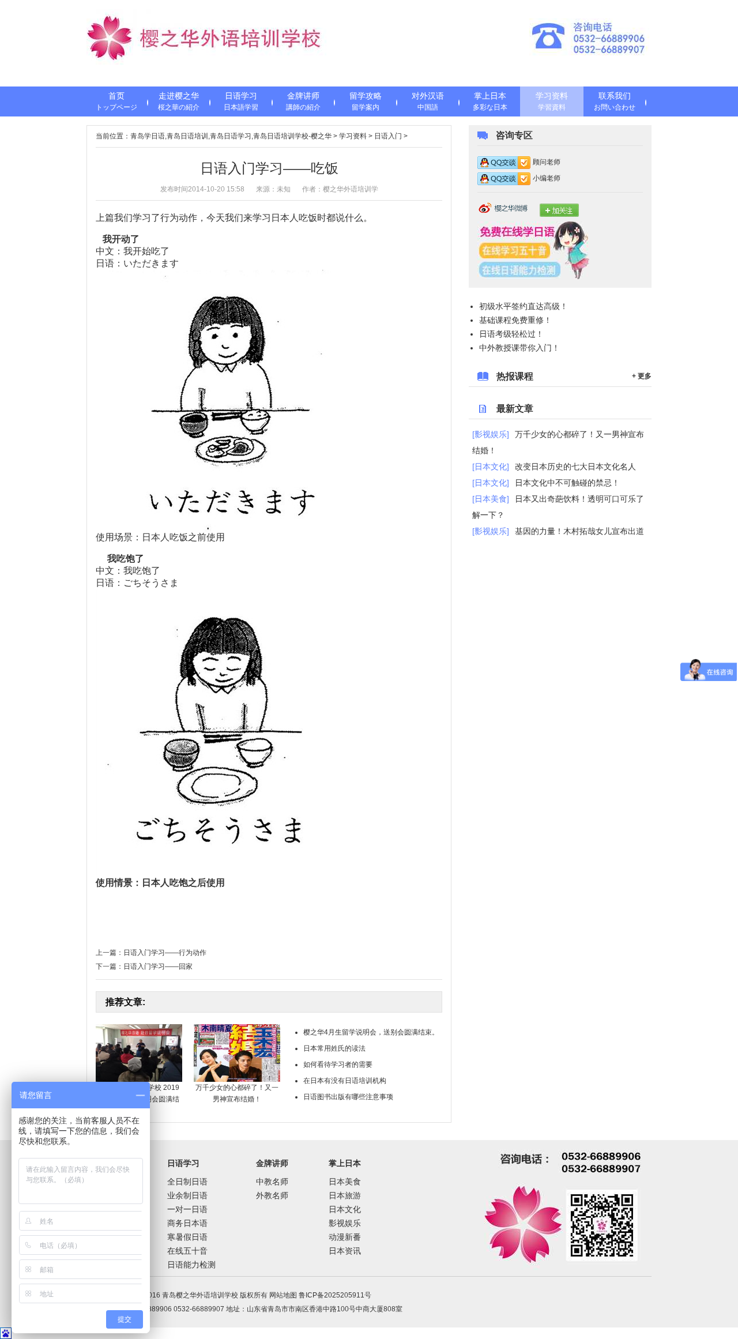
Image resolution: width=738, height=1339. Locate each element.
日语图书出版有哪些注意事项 (348, 1097)
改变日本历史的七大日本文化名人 (575, 466)
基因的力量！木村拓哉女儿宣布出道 (579, 531)
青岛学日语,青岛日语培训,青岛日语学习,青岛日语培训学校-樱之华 (231, 136)
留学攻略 (365, 101)
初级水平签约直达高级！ (523, 306)
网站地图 (283, 1295)
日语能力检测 (191, 1264)
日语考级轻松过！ (511, 333)
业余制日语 (187, 1195)
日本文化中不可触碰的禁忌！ (567, 482)
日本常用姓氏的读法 (334, 1048)
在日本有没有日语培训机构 (344, 1081)
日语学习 (241, 101)
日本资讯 (345, 1250)
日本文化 (345, 1209)
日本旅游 (345, 1195)
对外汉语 (428, 101)
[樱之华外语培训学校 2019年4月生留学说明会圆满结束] (139, 1052)
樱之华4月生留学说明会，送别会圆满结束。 (371, 1032)
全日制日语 (187, 1181)
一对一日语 (187, 1209)
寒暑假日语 (187, 1237)
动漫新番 (345, 1237)
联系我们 (614, 101)
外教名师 (272, 1195)
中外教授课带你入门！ (519, 347)
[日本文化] (490, 466)
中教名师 (272, 1181)
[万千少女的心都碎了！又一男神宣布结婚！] (237, 1052)
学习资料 (552, 101)
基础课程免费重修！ (515, 320)
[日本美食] (490, 498)
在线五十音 (187, 1250)
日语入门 (388, 136)
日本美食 (345, 1181)
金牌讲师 (303, 101)
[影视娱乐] (490, 434)
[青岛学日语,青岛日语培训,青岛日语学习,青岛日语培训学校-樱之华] (210, 43)
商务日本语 (187, 1223)
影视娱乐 (345, 1223)
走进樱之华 (178, 101)
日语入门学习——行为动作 (164, 953)
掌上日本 (490, 101)
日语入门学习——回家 (158, 966)
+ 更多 (642, 376)
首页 (116, 101)
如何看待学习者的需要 (337, 1064)
